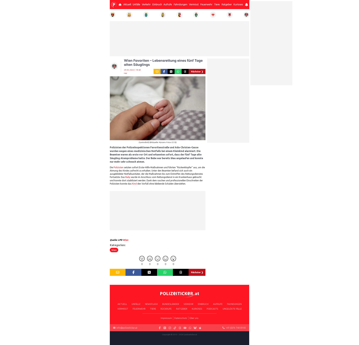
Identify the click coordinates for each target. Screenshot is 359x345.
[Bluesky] (195, 327)
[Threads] (180, 327)
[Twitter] (164, 327)
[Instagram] (169, 327)
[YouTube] (185, 327)
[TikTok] (174, 327)
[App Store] (200, 327)
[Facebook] (159, 327)
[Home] (114, 5)
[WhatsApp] (190, 327)
